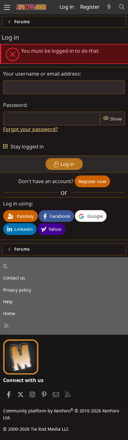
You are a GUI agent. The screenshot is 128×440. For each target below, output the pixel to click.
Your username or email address (41, 73)
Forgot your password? (30, 129)
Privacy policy (17, 290)
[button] (63, 266)
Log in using (17, 203)
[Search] (121, 7)
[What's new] (109, 7)
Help (8, 302)
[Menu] (7, 7)
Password (14, 105)
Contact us (14, 278)
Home (9, 313)
